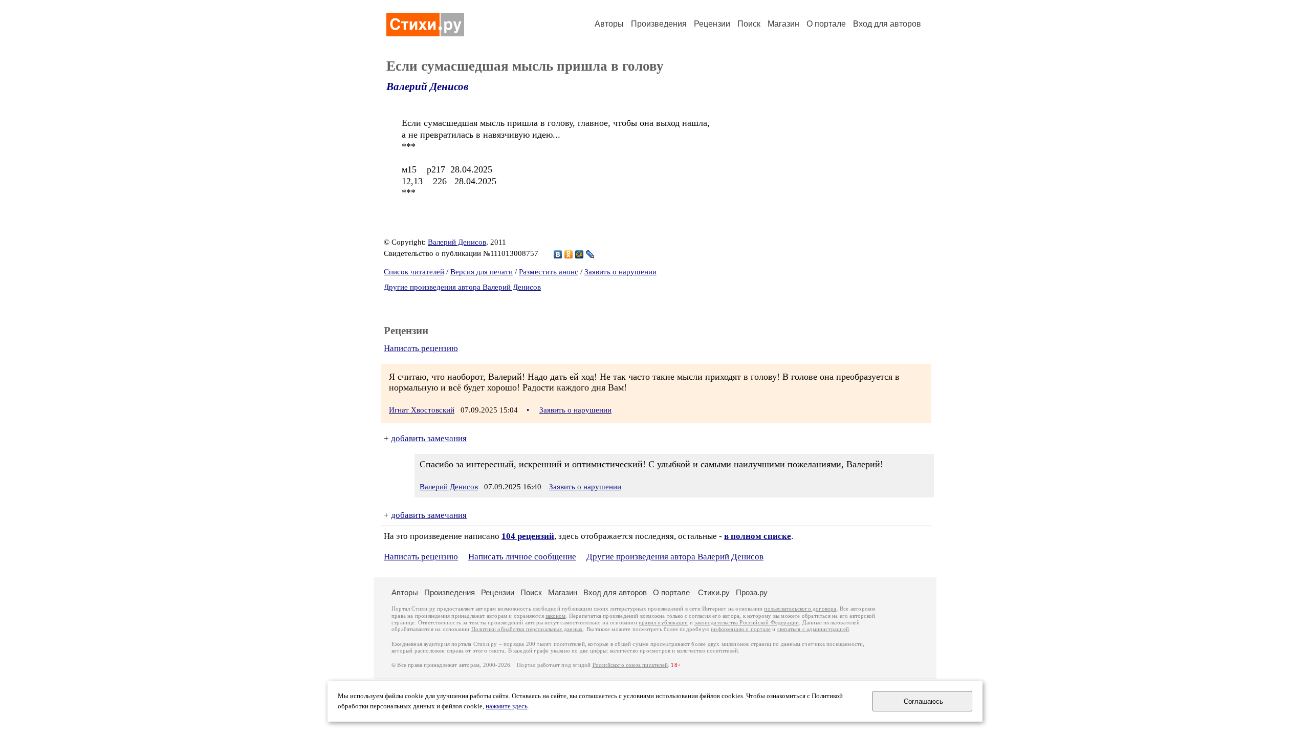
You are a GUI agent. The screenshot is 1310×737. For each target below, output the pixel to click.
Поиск (748, 23)
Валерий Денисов (427, 86)
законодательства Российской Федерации (746, 622)
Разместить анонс (548, 272)
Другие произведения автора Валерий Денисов (462, 287)
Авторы (609, 23)
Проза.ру (752, 592)
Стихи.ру (714, 592)
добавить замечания (429, 438)
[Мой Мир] (579, 254)
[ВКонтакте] (558, 254)
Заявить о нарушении (620, 272)
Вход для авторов (887, 23)
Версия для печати (481, 272)
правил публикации (663, 622)
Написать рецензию (421, 348)
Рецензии (712, 23)
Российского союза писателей (630, 665)
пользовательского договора (800, 609)
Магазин (783, 23)
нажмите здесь (507, 706)
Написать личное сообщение (522, 556)
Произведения (659, 23)
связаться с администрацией (813, 629)
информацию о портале (741, 629)
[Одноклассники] (568, 254)
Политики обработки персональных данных (527, 629)
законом (555, 616)
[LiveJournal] (590, 254)
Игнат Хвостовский (421, 410)
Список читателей (414, 272)
